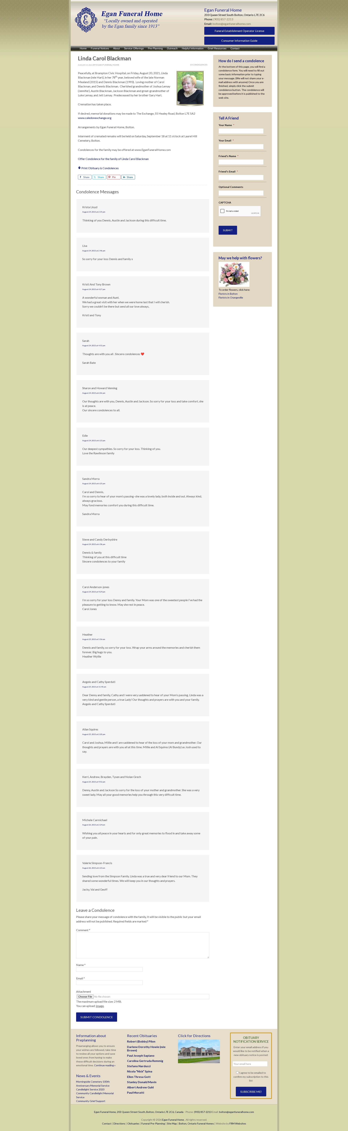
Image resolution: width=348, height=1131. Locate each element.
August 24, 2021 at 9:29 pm (93, 592)
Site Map (172, 1123)
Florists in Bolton (228, 293)
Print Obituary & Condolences (100, 168)
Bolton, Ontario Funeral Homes (196, 1123)
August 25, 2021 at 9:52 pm (93, 782)
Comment (83, 930)
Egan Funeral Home (173, 1119)
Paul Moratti (135, 1092)
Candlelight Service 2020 (90, 1089)
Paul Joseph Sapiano (140, 1055)
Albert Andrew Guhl (140, 1087)
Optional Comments (231, 186)
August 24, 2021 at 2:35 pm (93, 212)
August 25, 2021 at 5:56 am (93, 639)
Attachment (83, 991)
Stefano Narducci (139, 1066)
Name (81, 965)
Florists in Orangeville (231, 297)
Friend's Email (228, 171)
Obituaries (133, 1123)
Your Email (226, 140)
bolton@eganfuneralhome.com (231, 23)
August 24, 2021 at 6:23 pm (93, 440)
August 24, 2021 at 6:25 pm (93, 483)
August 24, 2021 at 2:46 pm (93, 251)
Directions (119, 1123)
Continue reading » (104, 1065)
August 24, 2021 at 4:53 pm (93, 345)
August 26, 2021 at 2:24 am (93, 825)
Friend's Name (228, 156)
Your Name (226, 125)
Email (80, 978)
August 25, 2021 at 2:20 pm (93, 734)
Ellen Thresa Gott (139, 1076)
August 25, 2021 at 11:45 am (94, 687)
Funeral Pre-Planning (153, 1123)
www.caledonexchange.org (94, 118)
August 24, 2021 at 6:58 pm (93, 544)
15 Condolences (198, 64)
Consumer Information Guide (239, 40)
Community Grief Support (90, 1101)
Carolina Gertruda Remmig (145, 1060)
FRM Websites (237, 1123)
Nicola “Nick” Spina (139, 1071)
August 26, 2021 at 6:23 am (93, 868)
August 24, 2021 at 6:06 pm (93, 393)
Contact (106, 1123)
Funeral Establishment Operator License (239, 30)
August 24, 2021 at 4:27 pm (93, 289)
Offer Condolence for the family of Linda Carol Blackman (113, 158)
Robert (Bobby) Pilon (141, 1041)
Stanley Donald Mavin (141, 1082)
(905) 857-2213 (223, 19)
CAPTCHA (225, 202)
